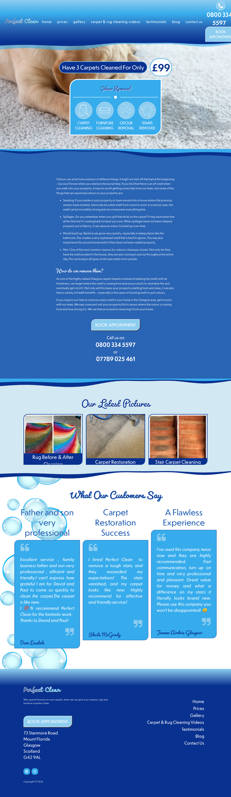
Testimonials (156, 21)
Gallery (79, 21)
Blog (176, 21)
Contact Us (194, 21)
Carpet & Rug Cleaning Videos (116, 21)
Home (47, 21)
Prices (62, 21)
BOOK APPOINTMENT (115, 324)
